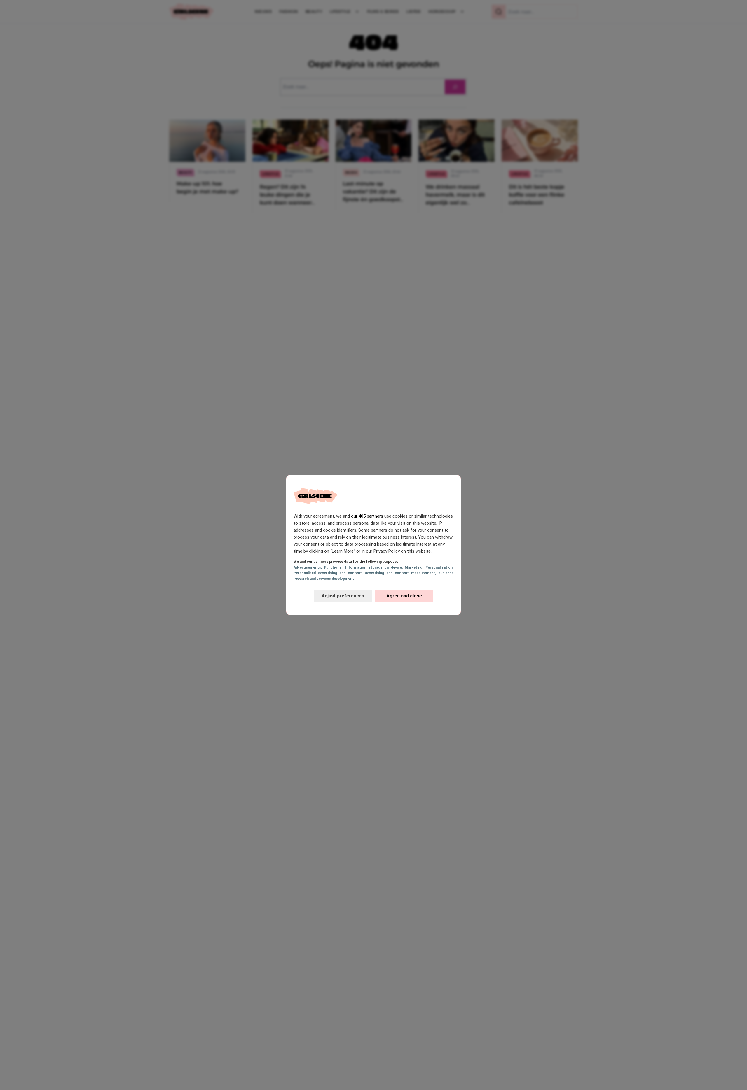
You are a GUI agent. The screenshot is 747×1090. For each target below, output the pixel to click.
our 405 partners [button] (367, 516)
